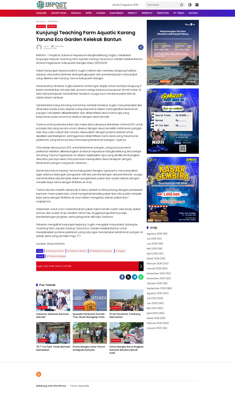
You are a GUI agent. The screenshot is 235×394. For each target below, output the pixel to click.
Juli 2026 (151, 238)
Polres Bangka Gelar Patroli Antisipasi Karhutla (89, 348)
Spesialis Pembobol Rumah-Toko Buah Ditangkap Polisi (89, 316)
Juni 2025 (152, 303)
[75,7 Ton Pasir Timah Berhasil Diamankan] (53, 333)
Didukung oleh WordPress (51, 385)
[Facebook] (122, 277)
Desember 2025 (156, 273)
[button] (181, 4)
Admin (46, 46)
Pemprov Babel (78, 250)
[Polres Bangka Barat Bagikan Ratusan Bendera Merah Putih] (127, 333)
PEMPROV (52, 26)
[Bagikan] (141, 47)
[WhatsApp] (141, 277)
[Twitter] (128, 277)
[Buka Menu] (197, 5)
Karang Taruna (55, 250)
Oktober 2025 (154, 283)
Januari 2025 (154, 328)
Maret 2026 (153, 258)
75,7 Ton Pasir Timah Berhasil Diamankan (53, 348)
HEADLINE (41, 26)
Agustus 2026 (154, 233)
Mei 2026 (152, 248)
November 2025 (156, 278)
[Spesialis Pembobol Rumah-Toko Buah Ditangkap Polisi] (90, 300)
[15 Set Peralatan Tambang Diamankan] (127, 300)
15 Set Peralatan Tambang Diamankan (125, 316)
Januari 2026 (154, 268)
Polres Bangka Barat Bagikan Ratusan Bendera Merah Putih (127, 350)
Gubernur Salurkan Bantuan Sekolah (52, 316)
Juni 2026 (152, 243)
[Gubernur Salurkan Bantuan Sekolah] (53, 300)
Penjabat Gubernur (102, 250)
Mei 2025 (152, 308)
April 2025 (152, 313)
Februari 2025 (154, 323)
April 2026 (152, 253)
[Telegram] (134, 277)
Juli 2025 (151, 298)
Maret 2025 (153, 318)
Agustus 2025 (154, 293)
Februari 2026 (154, 263)
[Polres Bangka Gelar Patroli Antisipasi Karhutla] (90, 333)
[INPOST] (52, 4)
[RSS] (38, 374)
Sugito (121, 250)
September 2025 (156, 288)
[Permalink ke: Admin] (39, 47)
